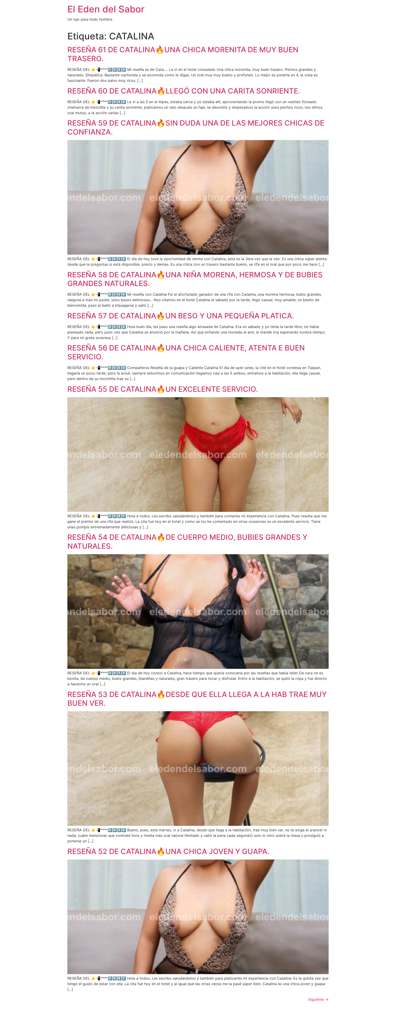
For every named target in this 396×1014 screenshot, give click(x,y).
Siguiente (318, 999)
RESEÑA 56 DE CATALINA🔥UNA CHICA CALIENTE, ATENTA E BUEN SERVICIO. (186, 352)
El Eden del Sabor (105, 9)
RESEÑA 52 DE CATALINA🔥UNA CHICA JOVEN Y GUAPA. (168, 851)
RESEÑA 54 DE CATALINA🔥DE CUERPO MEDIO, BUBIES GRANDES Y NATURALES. (187, 541)
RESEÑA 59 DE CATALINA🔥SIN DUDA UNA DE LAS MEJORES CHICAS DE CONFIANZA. (195, 127)
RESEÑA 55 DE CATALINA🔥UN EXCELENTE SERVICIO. (162, 389)
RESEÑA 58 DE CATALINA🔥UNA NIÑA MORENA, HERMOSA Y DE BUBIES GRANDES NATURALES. (195, 279)
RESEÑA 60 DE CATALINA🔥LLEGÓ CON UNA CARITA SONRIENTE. (183, 90)
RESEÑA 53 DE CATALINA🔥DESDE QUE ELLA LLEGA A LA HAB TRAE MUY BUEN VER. (197, 699)
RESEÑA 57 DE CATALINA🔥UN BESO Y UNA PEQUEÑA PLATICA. (180, 315)
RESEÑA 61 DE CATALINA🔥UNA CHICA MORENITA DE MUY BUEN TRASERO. (182, 54)
